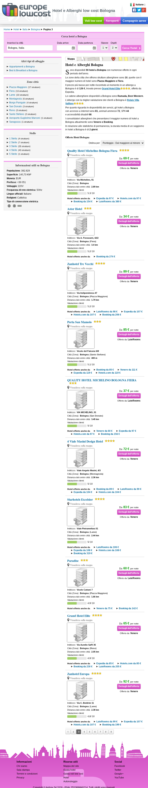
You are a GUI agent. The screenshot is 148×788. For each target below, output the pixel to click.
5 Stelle (13, 154)
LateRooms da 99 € (107, 721)
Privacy (20, 777)
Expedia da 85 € (105, 663)
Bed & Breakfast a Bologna (23, 70)
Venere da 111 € (128, 369)
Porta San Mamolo (79, 322)
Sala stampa (23, 770)
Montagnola (15, 98)
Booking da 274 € (105, 256)
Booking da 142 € (128, 608)
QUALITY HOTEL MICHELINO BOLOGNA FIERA (101, 380)
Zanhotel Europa (78, 674)
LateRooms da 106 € (107, 547)
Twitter (117, 770)
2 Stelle (13, 142)
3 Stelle (13, 146)
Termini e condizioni (27, 773)
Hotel (66, 777)
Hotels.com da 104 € (110, 492)
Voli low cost (93, 20)
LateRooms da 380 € (110, 201)
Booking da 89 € (105, 489)
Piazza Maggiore (18, 87)
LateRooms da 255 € (110, 666)
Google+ (119, 773)
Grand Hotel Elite (111, 88)
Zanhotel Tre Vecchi (80, 264)
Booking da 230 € (83, 666)
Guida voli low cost (73, 773)
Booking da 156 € (110, 434)
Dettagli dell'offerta (129, 163)
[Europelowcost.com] (26, 15)
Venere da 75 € (104, 608)
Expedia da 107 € (133, 311)
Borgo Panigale (17, 102)
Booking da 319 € (83, 553)
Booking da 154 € (83, 201)
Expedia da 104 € (83, 492)
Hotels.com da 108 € (110, 550)
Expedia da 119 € (83, 372)
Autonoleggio (70, 781)
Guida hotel (69, 770)
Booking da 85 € (105, 369)
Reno (12, 110)
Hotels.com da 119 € (109, 372)
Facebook (119, 766)
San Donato (15, 106)
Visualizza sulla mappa (81, 155)
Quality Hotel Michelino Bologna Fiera (92, 151)
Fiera (12, 91)
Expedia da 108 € (83, 550)
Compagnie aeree (134, 20)
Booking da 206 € (111, 314)
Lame (12, 95)
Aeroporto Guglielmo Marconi (24, 118)
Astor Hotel (74, 209)
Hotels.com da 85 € (130, 663)
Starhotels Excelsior (80, 499)
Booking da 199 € (111, 724)
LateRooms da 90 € (130, 489)
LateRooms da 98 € (107, 311)
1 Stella (13, 138)
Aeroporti (112, 20)
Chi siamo (22, 766)
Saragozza (15, 121)
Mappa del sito (71, 766)
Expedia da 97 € (105, 198)
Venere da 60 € (104, 431)
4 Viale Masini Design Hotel (85, 441)
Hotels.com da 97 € (130, 198)
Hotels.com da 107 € (85, 314)
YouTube (119, 777)
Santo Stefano (16, 114)
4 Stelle (13, 150)
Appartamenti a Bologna (22, 66)
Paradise (73, 561)
